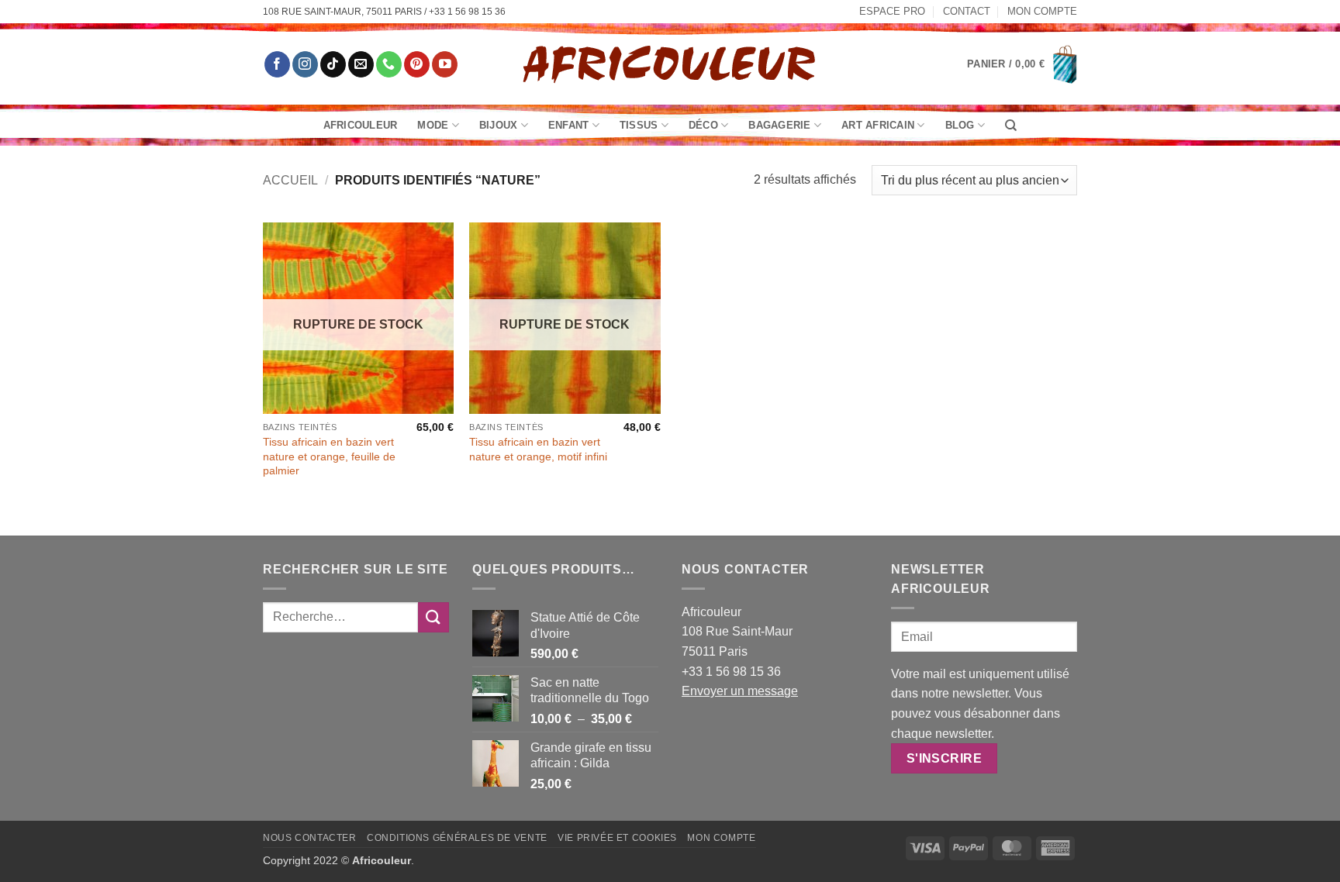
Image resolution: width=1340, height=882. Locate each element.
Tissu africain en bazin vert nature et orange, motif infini (538, 449)
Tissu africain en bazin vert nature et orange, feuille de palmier (329, 456)
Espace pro (892, 11)
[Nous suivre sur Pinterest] (417, 64)
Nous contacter (310, 837)
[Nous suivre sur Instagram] (305, 64)
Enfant (568, 125)
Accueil (290, 180)
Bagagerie (779, 125)
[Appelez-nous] (389, 64)
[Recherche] (1011, 125)
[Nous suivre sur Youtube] (445, 64)
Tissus (639, 125)
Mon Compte (1042, 11)
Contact (966, 11)
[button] (1022, 64)
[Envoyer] (433, 617)
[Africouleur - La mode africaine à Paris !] (670, 64)
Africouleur (360, 125)
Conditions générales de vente (457, 837)
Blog (960, 125)
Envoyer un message (740, 691)
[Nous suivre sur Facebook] (277, 64)
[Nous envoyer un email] (361, 64)
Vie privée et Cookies (617, 837)
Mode (432, 125)
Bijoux (498, 125)
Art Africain (877, 125)
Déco (703, 125)
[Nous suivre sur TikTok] (333, 64)
